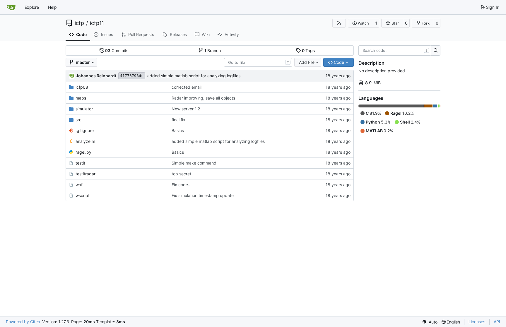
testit (80, 162)
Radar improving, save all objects (203, 97)
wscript (83, 195)
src (78, 119)
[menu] (429, 321)
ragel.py (83, 152)
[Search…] (435, 50)
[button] (360, 23)
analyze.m (85, 141)
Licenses (477, 321)
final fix (178, 119)
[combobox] (258, 62)
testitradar (85, 173)
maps (81, 97)
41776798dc (131, 75)
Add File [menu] (306, 62)
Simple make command (194, 162)
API (497, 321)
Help (52, 7)
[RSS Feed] (339, 23)
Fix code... (182, 184)
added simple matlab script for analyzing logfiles (193, 75)
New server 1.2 (186, 108)
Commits (116, 50)
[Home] (11, 7)
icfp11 (97, 23)
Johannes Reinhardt (96, 75)
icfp (79, 23)
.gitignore (85, 130)
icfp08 (82, 87)
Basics (178, 130)
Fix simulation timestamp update (203, 195)
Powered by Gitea (23, 321)
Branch (212, 50)
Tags (308, 50)
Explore (32, 7)
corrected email (186, 87)
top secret (181, 173)
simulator (84, 108)
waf (79, 184)
